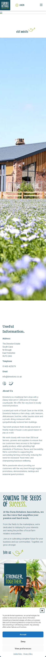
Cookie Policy (17, 654)
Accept (23, 634)
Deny (23, 641)
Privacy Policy (28, 654)
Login (21, 5)
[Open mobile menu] (41, 5)
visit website (22, 32)
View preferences (23, 648)
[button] (42, 610)
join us (7, 553)
